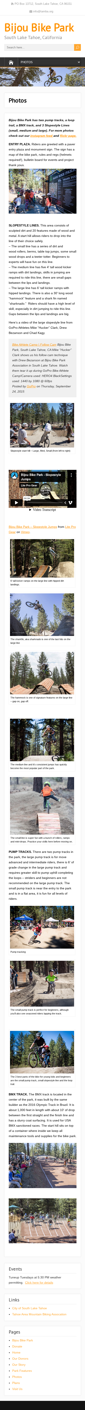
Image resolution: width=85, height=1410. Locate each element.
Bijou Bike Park (39, 27)
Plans (16, 1383)
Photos (17, 1377)
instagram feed (41, 135)
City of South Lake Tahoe (29, 1308)
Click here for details (39, 1282)
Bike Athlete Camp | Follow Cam (34, 344)
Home (16, 1352)
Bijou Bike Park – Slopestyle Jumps (33, 526)
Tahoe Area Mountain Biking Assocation (39, 1314)
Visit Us (17, 1389)
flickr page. (68, 135)
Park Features (22, 1370)
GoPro (31, 386)
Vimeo (25, 532)
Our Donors (20, 1358)
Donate (17, 1346)
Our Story (19, 1364)
